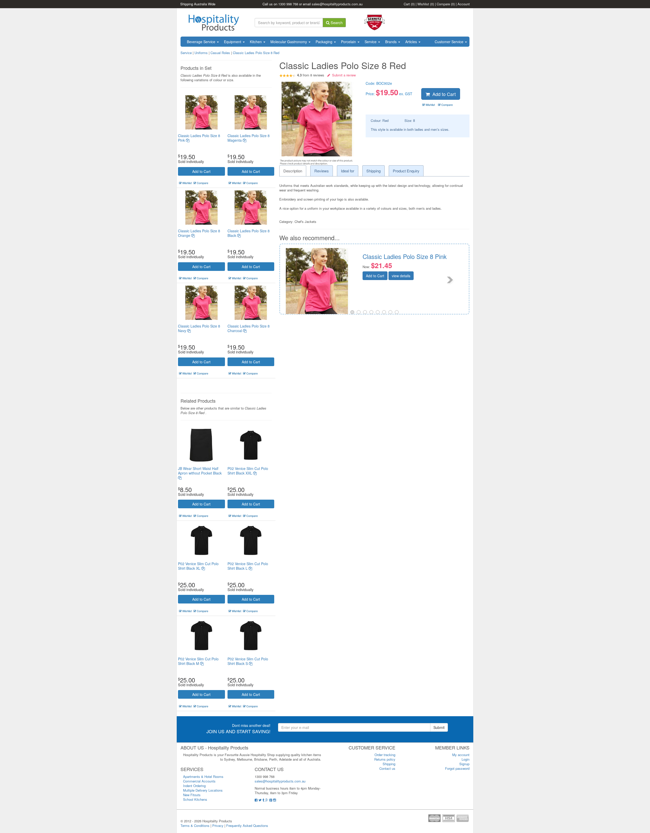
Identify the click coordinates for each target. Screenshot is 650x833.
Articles (411, 41)
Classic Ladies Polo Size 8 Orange (199, 233)
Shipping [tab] (373, 170)
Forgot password (457, 768)
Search (336, 22)
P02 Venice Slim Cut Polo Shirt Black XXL (248, 471)
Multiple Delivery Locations (203, 790)
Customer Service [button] (449, 41)
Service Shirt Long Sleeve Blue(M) (422, 256)
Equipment (233, 41)
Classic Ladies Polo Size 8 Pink (199, 138)
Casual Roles (220, 52)
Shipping (389, 763)
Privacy (217, 825)
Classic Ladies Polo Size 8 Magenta (249, 138)
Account (464, 4)
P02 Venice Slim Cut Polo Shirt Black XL (198, 566)
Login (465, 759)
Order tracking (385, 754)
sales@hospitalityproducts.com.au (337, 4)
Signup (464, 763)
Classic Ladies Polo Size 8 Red (256, 52)
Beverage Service (201, 41)
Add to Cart (201, 171)
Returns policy (384, 759)
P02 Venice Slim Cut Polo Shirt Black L (248, 566)
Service (371, 41)
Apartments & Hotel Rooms (203, 776)
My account (460, 754)
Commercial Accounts (199, 781)
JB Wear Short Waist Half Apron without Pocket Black (200, 471)
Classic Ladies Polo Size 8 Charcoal (249, 328)
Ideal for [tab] (347, 170)
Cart (409, 4)
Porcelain (349, 41)
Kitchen (256, 41)
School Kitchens (195, 799)
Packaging (324, 41)
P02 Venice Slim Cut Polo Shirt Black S (248, 661)
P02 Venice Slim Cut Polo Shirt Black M (198, 661)
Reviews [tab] (321, 170)
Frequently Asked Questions (247, 825)
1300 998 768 (288, 4)
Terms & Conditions (195, 825)
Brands (391, 41)
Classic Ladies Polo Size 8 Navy (199, 328)
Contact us (387, 768)
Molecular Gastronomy (289, 41)
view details (414, 275)
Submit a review (343, 75)
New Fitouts (192, 794)
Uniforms (201, 52)
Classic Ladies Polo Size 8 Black (249, 233)
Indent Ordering (194, 785)
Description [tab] (292, 170)
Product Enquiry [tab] (406, 170)
